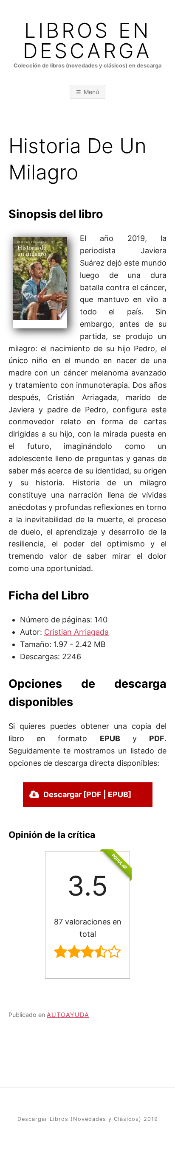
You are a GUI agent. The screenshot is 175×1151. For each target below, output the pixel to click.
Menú (91, 91)
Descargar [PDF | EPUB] (87, 794)
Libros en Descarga (87, 40)
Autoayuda (68, 1014)
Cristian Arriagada (76, 631)
